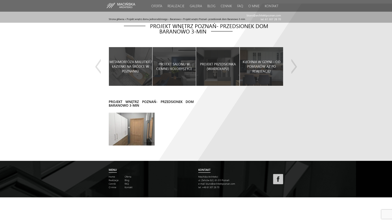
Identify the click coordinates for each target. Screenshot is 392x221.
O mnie (254, 6)
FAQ (240, 6)
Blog (211, 6)
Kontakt (271, 6)
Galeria (196, 6)
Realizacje (176, 6)
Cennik (226, 6)
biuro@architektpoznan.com (264, 15)
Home (112, 176)
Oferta (156, 6)
